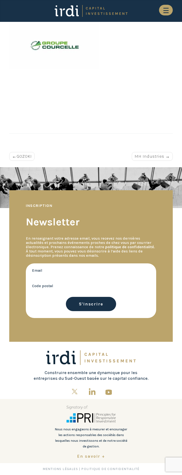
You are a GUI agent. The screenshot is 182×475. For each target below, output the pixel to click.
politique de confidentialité (129, 247)
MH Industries (149, 156)
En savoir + (91, 456)
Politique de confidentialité (110, 469)
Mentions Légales (60, 469)
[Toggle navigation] (166, 10)
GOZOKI (24, 156)
